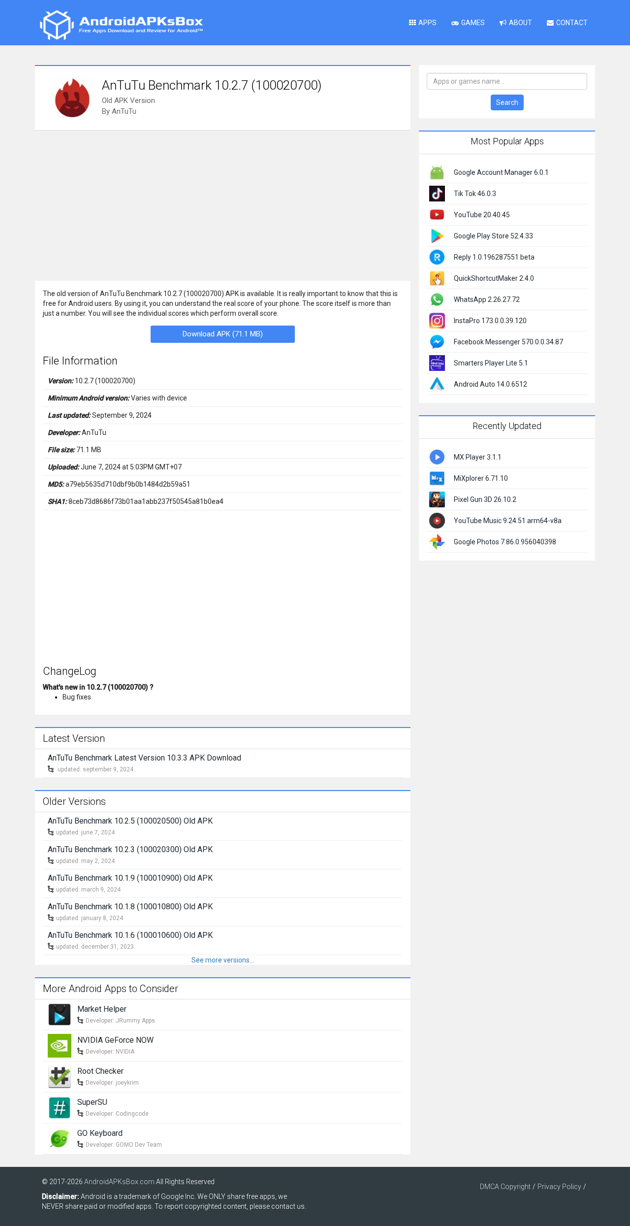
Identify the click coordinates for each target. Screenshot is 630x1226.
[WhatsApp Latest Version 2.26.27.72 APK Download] (437, 299)
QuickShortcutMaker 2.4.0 (494, 278)
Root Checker (100, 1071)
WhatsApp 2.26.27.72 (487, 299)
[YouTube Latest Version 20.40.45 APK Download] (437, 214)
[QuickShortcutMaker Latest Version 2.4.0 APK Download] (437, 278)
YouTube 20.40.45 (482, 215)
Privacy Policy (559, 1187)
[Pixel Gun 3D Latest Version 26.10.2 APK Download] (437, 498)
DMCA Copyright (505, 1187)
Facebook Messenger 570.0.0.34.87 (508, 342)
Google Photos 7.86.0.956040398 (505, 542)
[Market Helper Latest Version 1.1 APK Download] (59, 1014)
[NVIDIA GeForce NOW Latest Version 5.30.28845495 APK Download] (59, 1045)
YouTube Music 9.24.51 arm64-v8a (508, 521)
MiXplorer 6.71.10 (481, 478)
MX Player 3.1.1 (478, 457)
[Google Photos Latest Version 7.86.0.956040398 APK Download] (437, 541)
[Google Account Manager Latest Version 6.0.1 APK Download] (437, 172)
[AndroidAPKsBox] (121, 25)
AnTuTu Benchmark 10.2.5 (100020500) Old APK (130, 821)
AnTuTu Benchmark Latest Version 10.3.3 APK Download (144, 757)
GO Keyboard (100, 1133)
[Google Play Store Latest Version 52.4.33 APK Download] (437, 235)
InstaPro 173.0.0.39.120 (490, 321)
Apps (427, 23)
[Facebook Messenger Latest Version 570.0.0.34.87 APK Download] (437, 341)
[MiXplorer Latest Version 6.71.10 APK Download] (437, 477)
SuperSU (92, 1102)
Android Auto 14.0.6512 (490, 384)
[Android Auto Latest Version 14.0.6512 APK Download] (437, 384)
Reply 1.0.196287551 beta (494, 257)
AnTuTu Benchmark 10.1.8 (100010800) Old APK (130, 906)
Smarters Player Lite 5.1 (491, 363)
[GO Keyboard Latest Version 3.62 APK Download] (59, 1138)
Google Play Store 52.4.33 (493, 236)
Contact (572, 23)
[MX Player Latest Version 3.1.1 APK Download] (437, 456)
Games (473, 23)
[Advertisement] (222, 204)
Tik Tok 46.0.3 (475, 194)
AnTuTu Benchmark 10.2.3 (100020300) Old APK (130, 849)
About (520, 23)
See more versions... (222, 960)
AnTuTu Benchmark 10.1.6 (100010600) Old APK (130, 935)
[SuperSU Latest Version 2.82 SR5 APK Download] (59, 1107)
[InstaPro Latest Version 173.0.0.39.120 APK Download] (437, 320)
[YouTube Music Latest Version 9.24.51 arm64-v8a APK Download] (437, 520)
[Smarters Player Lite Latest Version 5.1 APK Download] (437, 362)
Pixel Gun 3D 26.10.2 (485, 499)
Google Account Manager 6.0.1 (501, 172)
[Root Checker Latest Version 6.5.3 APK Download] (59, 1076)
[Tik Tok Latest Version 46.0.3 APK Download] (437, 193)
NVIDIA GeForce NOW (115, 1040)
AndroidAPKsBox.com (119, 1182)
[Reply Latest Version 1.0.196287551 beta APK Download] (437, 257)
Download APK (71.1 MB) (223, 334)
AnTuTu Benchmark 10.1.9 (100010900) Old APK (130, 878)
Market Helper (101, 1009)
